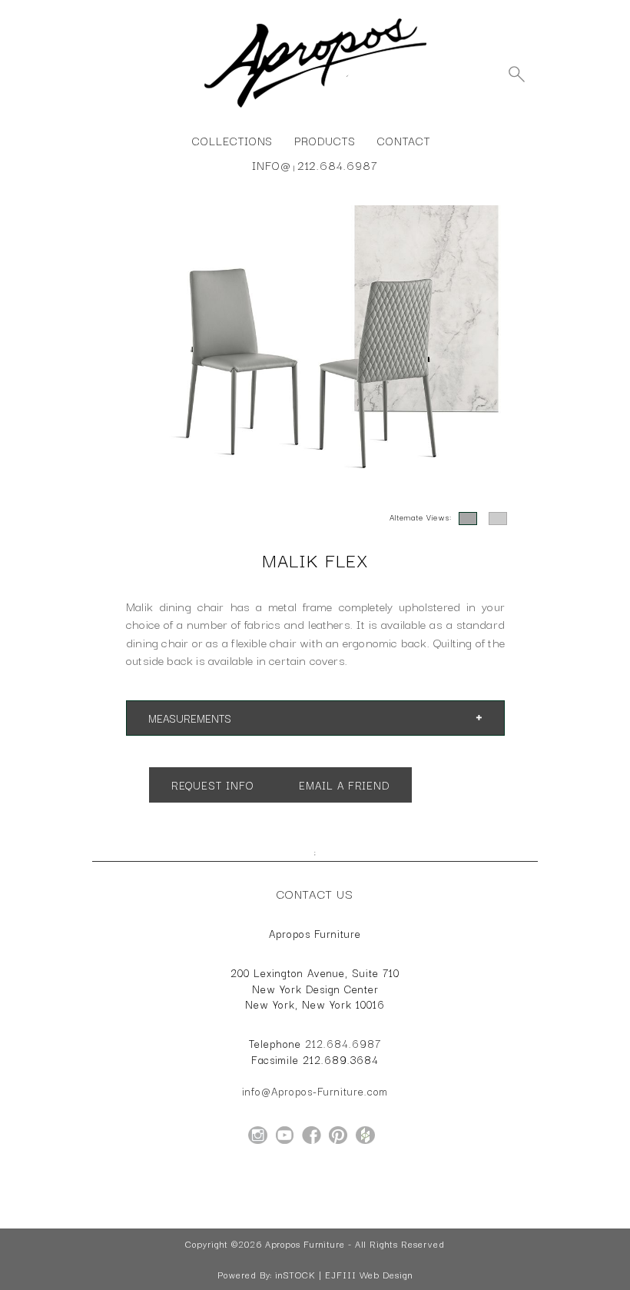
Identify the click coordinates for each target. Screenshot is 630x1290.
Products (325, 140)
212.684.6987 (337, 165)
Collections (232, 140)
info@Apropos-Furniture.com (315, 1090)
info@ (271, 165)
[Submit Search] (516, 74)
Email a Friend (343, 784)
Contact (403, 140)
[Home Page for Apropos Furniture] (315, 107)
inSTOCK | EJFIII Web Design (344, 1275)
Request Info (212, 784)
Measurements (189, 718)
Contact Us (315, 893)
